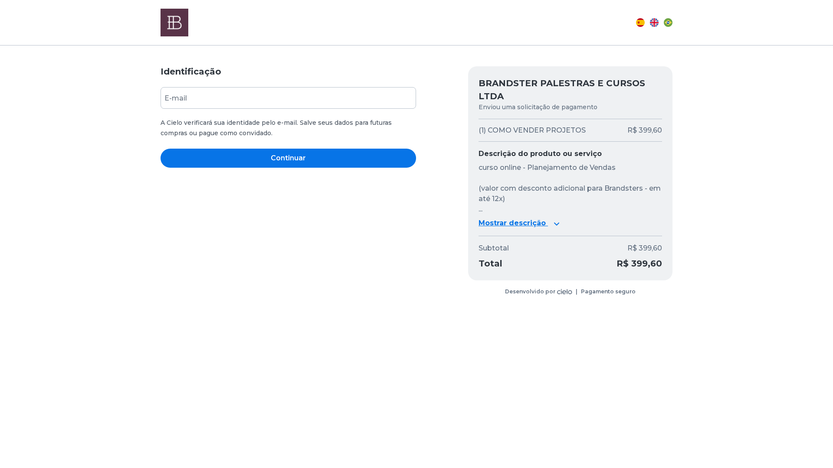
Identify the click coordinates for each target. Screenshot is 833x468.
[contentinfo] (570, 291)
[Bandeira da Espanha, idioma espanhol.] (640, 22)
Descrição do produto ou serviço (540, 154)
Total (490, 263)
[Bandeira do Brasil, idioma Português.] (668, 22)
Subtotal (494, 248)
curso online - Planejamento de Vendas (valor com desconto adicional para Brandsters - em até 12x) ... (570, 188)
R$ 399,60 (644, 248)
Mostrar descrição (513, 223)
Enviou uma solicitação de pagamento (538, 107)
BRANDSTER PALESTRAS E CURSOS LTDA (562, 89)
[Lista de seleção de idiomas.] (654, 22)
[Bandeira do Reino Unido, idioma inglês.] (654, 22)
